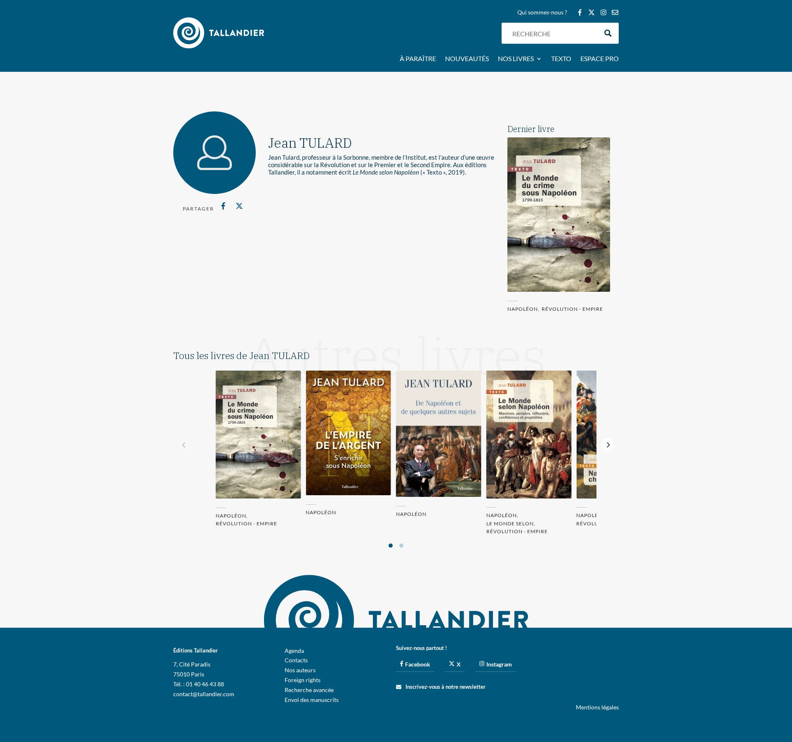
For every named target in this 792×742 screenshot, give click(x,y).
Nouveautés (467, 59)
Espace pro (599, 59)
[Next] (608, 444)
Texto (561, 59)
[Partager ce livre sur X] (239, 206)
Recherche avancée (309, 689)
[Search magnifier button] (608, 33)
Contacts (296, 660)
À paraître (418, 59)
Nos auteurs (300, 669)
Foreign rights (303, 679)
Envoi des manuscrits (312, 699)
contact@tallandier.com (203, 693)
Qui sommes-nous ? (542, 12)
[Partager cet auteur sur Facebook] (223, 206)
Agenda (294, 650)
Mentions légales (597, 707)
